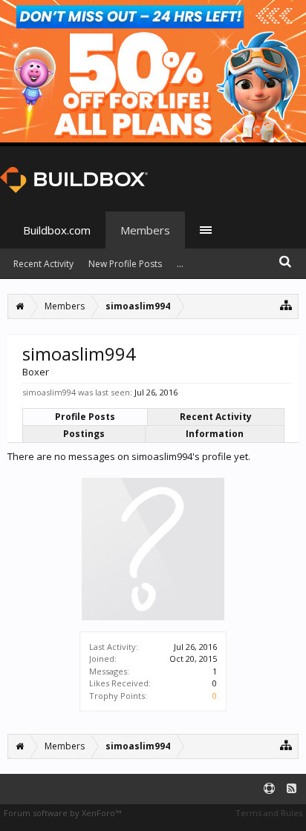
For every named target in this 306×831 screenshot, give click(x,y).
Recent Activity (216, 416)
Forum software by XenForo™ (62, 812)
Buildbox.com (57, 230)
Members (145, 230)
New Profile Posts (125, 263)
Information (215, 433)
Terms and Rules (268, 812)
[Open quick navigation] (286, 305)
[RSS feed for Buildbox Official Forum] (291, 789)
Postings (84, 433)
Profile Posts (85, 416)
